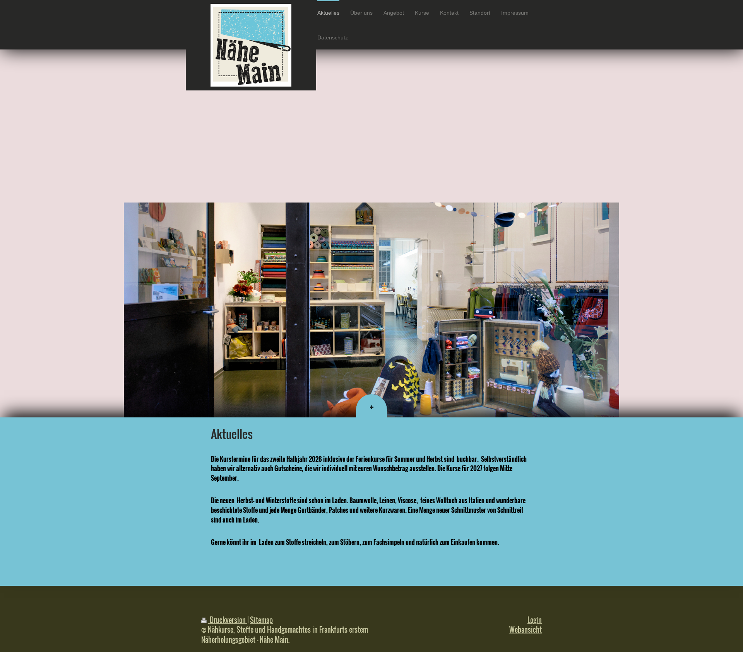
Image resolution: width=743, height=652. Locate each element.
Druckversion (227, 620)
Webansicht (525, 629)
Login (534, 620)
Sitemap (261, 620)
